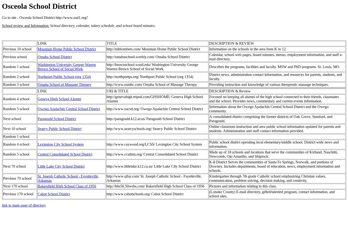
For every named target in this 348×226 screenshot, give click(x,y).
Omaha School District (55, 57)
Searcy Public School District (59, 129)
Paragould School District (57, 119)
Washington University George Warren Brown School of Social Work (67, 67)
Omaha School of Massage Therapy (64, 85)
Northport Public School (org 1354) (64, 77)
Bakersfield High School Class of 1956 (67, 186)
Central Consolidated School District (65, 154)
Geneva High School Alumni (59, 99)
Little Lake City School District (61, 166)
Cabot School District (54, 194)
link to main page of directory (24, 205)
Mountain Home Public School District (67, 49)
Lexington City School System (61, 144)
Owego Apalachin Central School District (69, 109)
